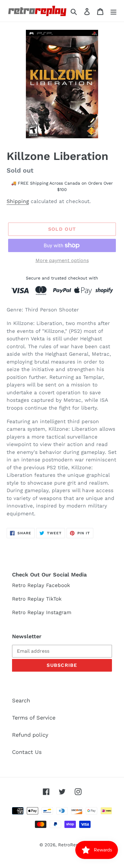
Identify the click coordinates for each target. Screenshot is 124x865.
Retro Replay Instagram (41, 612)
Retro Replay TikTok (37, 599)
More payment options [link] (62, 260)
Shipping (18, 201)
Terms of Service (33, 717)
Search (21, 700)
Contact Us (27, 752)
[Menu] (113, 11)
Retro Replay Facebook (41, 585)
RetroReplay (71, 845)
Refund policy (30, 735)
